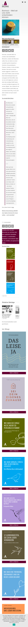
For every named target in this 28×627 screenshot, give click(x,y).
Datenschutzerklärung (14, 622)
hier (13, 207)
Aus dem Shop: (5, 246)
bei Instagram (5, 46)
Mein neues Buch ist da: (8, 38)
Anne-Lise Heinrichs (7, 222)
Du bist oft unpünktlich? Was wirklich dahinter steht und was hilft (6, 315)
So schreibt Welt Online (7, 98)
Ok (14, 624)
